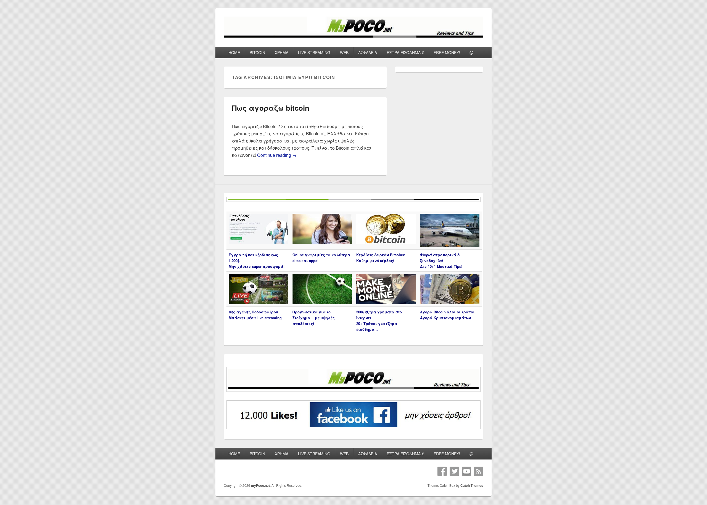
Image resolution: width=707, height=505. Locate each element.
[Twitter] (454, 471)
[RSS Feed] (478, 471)
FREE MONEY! (447, 52)
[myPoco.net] (353, 36)
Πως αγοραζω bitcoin (270, 108)
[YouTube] (466, 471)
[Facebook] (442, 471)
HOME (234, 52)
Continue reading (277, 155)
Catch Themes (471, 485)
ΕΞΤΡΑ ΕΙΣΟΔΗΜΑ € (405, 52)
